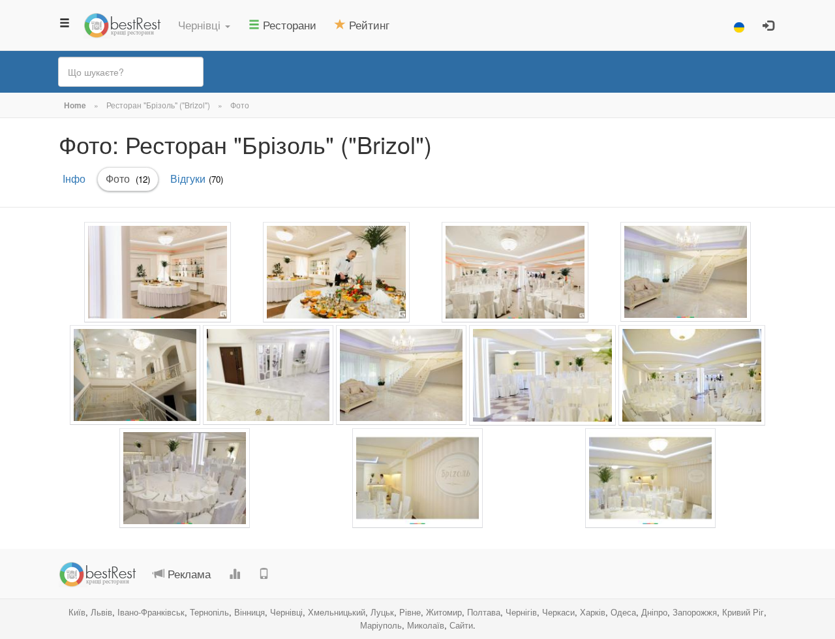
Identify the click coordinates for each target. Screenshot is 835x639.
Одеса (623, 612)
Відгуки (196, 178)
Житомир (444, 612)
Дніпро (654, 612)
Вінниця (249, 612)
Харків (592, 612)
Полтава (483, 612)
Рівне (410, 612)
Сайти (461, 625)
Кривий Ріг (743, 612)
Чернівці (286, 612)
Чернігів (521, 612)
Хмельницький (336, 612)
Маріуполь (381, 625)
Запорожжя (695, 612)
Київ (76, 612)
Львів (101, 612)
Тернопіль (209, 612)
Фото (239, 104)
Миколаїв (425, 625)
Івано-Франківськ (151, 612)
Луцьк (382, 612)
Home (75, 105)
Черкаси (558, 612)
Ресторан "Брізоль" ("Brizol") (158, 104)
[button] (204, 25)
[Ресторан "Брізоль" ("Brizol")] (157, 272)
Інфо (74, 178)
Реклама (187, 573)
